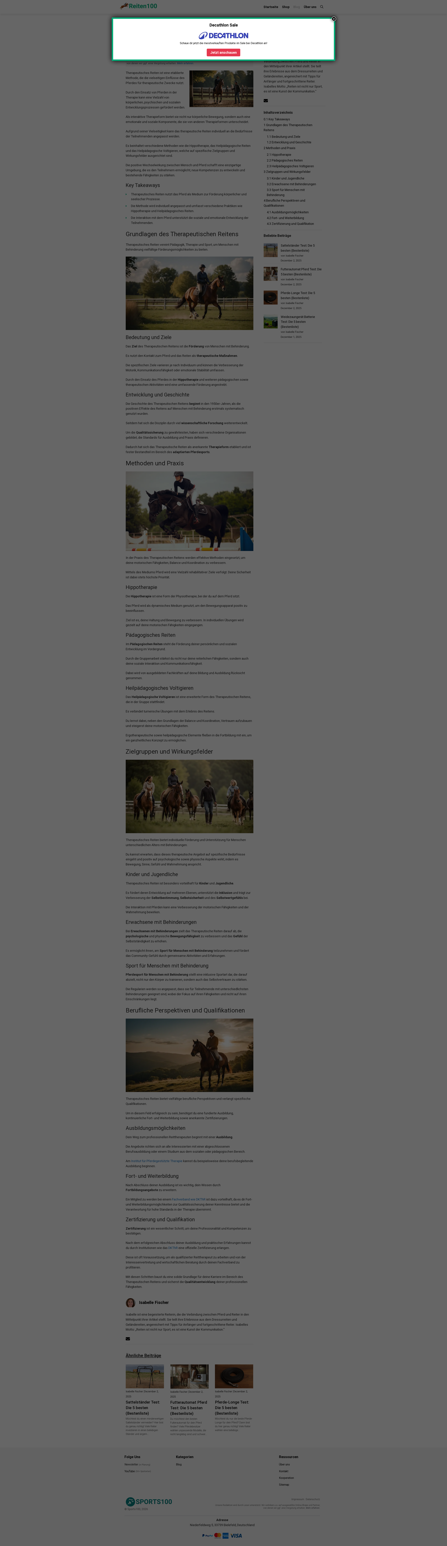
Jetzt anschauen (223, 52)
